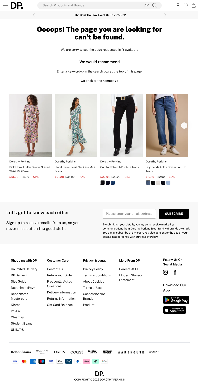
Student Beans (21, 323)
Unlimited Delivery (24, 269)
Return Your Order (60, 275)
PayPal (16, 311)
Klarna (15, 305)
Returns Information (61, 298)
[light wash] (168, 183)
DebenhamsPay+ (23, 288)
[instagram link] (165, 272)
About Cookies (93, 281)
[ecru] (158, 183)
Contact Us (55, 269)
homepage (110, 81)
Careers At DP (129, 269)
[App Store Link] (176, 305)
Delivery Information (61, 292)
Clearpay (17, 317)
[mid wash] (113, 183)
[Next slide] (165, 15)
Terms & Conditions (97, 275)
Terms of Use (92, 288)
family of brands (168, 228)
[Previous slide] (33, 15)
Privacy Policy (93, 269)
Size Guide (18, 281)
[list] (99, 141)
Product (88, 305)
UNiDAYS (17, 330)
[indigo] (108, 183)
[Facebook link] (175, 272)
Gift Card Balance (60, 305)
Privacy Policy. (149, 236)
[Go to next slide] (184, 125)
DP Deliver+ (19, 275)
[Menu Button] (5, 5)
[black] (102, 183)
